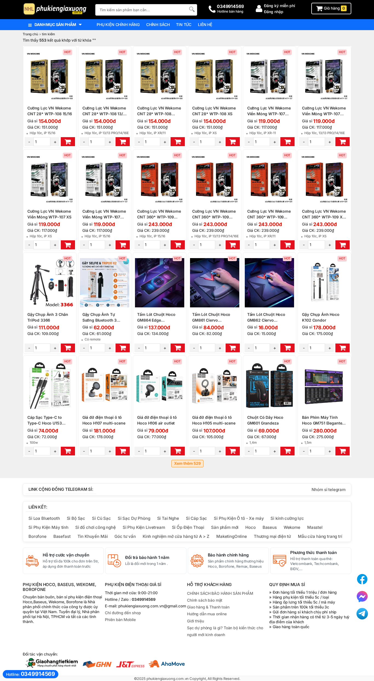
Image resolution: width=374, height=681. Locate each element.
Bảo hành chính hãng (228, 555)
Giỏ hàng (334, 8)
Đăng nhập (273, 11)
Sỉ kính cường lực (287, 518)
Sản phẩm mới (224, 527)
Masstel (315, 527)
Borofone (37, 536)
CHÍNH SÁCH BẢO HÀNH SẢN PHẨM (220, 593)
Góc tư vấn (125, 536)
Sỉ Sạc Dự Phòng (134, 518)
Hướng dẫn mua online (207, 613)
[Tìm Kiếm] (191, 9)
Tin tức (183, 24)
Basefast (62, 536)
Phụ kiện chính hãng (118, 24)
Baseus (270, 527)
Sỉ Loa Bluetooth (44, 518)
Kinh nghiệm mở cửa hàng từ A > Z (176, 536)
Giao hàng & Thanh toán (208, 607)
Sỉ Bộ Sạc (76, 518)
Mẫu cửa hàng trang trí (320, 536)
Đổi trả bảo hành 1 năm (147, 557)
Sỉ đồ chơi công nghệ (95, 527)
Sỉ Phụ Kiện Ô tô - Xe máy (239, 518)
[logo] (56, 9)
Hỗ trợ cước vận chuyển (66, 555)
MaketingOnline (231, 536)
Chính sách (157, 24)
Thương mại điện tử (272, 536)
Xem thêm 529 (187, 463)
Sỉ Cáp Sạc (196, 518)
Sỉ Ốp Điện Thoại (188, 527)
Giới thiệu (195, 621)
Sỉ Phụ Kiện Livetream (144, 527)
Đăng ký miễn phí (279, 5)
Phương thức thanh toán (313, 552)
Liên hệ (205, 24)
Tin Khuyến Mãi (92, 536)
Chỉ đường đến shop (123, 613)
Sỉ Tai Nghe (168, 518)
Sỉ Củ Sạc (101, 518)
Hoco (250, 527)
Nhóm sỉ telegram (329, 489)
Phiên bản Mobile (120, 619)
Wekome (292, 527)
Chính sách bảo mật (204, 600)
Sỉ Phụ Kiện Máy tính (48, 527)
